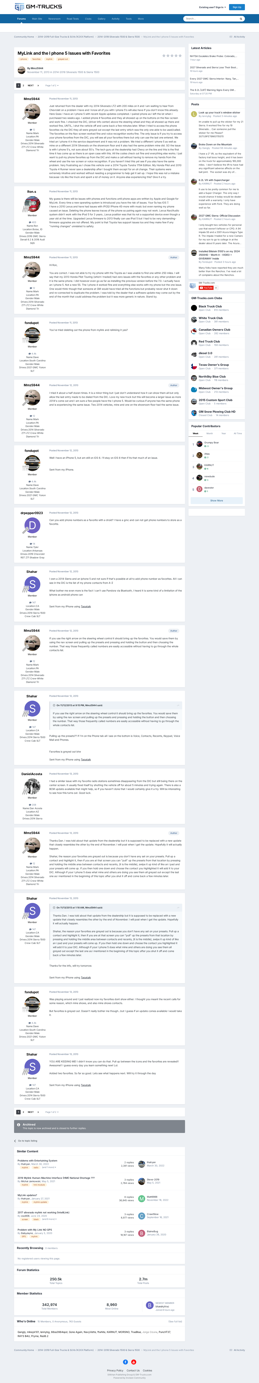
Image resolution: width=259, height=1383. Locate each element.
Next (31, 85)
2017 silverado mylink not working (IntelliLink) (43, 1212)
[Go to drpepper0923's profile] (32, 525)
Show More (216, 500)
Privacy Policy (115, 1370)
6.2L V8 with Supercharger (214, 180)
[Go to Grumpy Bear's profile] (199, 444)
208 (33, 804)
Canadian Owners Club (214, 329)
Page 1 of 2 (51, 85)
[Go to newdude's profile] (199, 478)
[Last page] (38, 85)
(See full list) (175, 1321)
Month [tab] (209, 433)
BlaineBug (152, 1231)
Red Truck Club (209, 341)
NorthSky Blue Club (212, 376)
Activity (115, 18)
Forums (21, 18)
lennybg (206, 116)
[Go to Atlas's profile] (199, 455)
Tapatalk (86, 606)
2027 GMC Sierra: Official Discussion (219, 215)
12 (33, 129)
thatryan (25, 1164)
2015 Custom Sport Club (215, 400)
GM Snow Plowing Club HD (217, 411)
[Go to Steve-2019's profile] (141, 1181)
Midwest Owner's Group (216, 388)
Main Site (37, 18)
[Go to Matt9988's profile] (141, 1198)
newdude (209, 476)
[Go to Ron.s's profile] (32, 204)
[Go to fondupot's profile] (32, 335)
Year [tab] (223, 433)
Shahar (31, 572)
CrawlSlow (153, 1214)
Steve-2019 (153, 1179)
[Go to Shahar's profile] (32, 584)
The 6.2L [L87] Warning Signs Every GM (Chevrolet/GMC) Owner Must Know (212, 90)
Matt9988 (152, 1196)
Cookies (147, 1370)
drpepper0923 (32, 513)
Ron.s (31, 191)
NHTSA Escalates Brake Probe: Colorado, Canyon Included (212, 56)
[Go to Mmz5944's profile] (21, 70)
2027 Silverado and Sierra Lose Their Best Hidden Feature (213, 67)
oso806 (25, 1215)
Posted (225, 116)
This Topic (227, 18)
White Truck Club (211, 318)
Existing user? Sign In (211, 7)
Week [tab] (195, 433)
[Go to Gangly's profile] (194, 146)
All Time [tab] (238, 433)
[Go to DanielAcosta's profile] (32, 786)
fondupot (32, 323)
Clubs (88, 18)
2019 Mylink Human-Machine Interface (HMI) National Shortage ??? (56, 1177)
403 (33, 222)
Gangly (206, 148)
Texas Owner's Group (214, 364)
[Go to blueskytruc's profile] (150, 1305)
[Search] (241, 19)
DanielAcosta (31, 774)
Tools (129, 18)
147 (34, 602)
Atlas (207, 453)
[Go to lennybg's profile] (194, 114)
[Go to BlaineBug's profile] (141, 1233)
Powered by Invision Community (129, 1377)
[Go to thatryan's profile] (141, 1164)
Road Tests (73, 18)
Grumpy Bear (211, 442)
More (141, 18)
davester (209, 487)
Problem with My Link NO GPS (35, 1229)
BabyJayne (27, 1233)
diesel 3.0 (205, 353)
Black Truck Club (210, 306)
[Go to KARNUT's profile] (194, 182)
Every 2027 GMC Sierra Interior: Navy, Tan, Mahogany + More (213, 79)
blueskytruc (162, 1306)
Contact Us (133, 1370)
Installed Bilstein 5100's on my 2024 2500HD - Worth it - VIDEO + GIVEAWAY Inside (219, 255)
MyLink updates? (27, 1195)
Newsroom (54, 18)
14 (33, 543)
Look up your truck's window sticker (219, 112)
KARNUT (207, 183)
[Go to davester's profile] (199, 489)
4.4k (33, 353)
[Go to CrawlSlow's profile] (141, 1216)
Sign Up (237, 7)
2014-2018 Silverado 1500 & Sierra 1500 (76, 72)
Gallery (101, 18)
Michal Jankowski (30, 1181)
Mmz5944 (37, 68)
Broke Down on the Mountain (215, 144)
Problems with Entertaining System (37, 1160)
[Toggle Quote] (54, 705)
